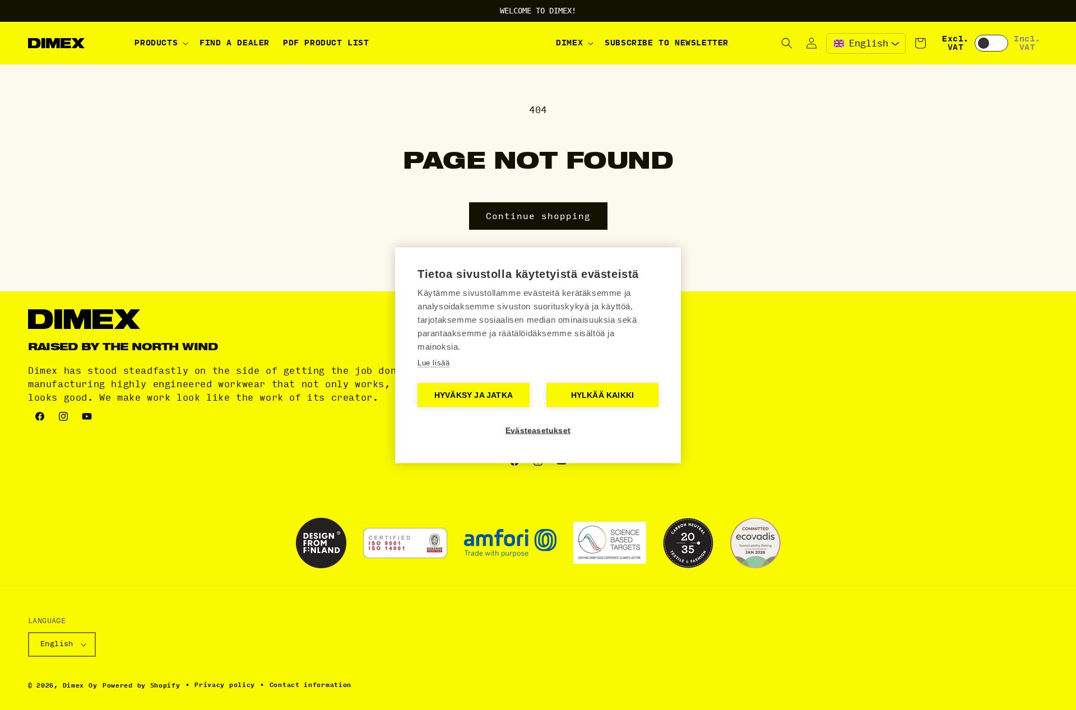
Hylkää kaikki (602, 395)
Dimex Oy (80, 685)
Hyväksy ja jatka (473, 395)
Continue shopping (538, 216)
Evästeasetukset (538, 430)
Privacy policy (224, 685)
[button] (160, 43)
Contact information (310, 685)
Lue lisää (433, 362)
